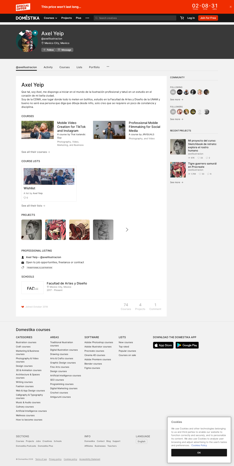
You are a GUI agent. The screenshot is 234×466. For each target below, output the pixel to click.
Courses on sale (127, 355)
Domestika (89, 441)
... (108, 65)
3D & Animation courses (28, 370)
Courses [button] (49, 18)
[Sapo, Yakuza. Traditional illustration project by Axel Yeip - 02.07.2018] (103, 230)
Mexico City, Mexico (57, 43)
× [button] (230, 6)
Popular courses (127, 350)
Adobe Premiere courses (97, 359)
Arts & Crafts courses (61, 358)
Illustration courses (26, 342)
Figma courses (92, 368)
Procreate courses (94, 350)
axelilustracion (195, 153)
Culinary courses (25, 406)
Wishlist (29, 188)
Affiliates (88, 446)
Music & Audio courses (28, 402)
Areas (54, 337)
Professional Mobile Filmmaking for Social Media (144, 126)
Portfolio (94, 67)
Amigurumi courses (60, 396)
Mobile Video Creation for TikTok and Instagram (71, 126)
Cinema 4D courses (94, 355)
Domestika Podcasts (26, 446)
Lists (79, 67)
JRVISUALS (148, 134)
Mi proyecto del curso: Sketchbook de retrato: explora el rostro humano (202, 145)
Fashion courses (25, 386)
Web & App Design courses (30, 390)
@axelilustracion (26, 67)
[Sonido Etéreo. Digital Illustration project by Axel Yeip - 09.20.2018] (79, 230)
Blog (108, 441)
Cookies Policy (199, 445)
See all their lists (32, 205)
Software (91, 337)
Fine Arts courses (59, 367)
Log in (191, 18)
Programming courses (61, 384)
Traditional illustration (39, 268)
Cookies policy (70, 459)
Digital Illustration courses (64, 349)
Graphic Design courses (63, 362)
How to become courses (29, 419)
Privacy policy (55, 459)
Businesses (100, 446)
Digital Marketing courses (63, 388)
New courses (126, 342)
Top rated (124, 346)
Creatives (47, 441)
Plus (78, 18)
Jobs (38, 441)
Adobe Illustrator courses (98, 346)
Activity (48, 67)
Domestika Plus (45, 446)
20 (173, 111)
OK (199, 452)
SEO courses (57, 379)
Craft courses (23, 346)
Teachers (111, 446)
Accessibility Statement (89, 459)
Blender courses (93, 363)
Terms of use (41, 459)
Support (116, 441)
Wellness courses (25, 415)
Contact (100, 441)
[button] (87, 18)
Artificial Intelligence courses (31, 411)
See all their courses (34, 152)
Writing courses (24, 382)
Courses (64, 67)
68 (173, 92)
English (141, 441)
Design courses (24, 366)
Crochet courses (59, 392)
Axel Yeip (38, 193)
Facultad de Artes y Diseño (67, 283)
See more (176, 99)
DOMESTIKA (28, 18)
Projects (66, 18)
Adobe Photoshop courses (98, 342)
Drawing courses (59, 354)
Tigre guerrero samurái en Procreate (202, 165)
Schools (57, 441)
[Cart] (182, 18)
